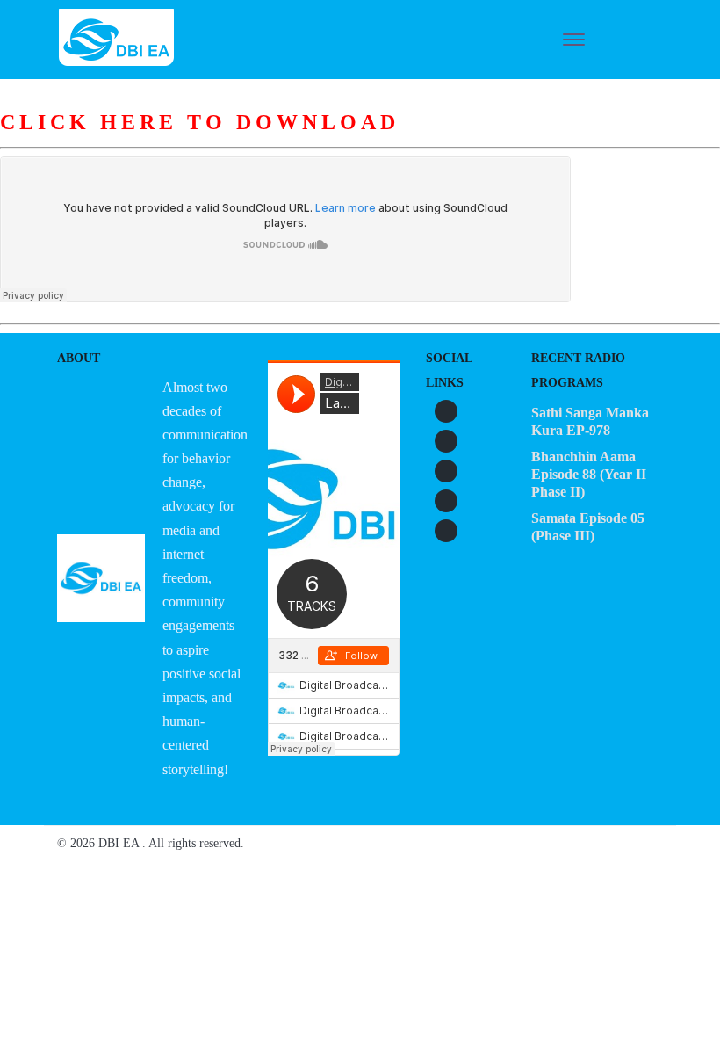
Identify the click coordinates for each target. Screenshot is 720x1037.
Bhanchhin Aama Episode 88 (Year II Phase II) (588, 474)
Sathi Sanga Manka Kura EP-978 (590, 421)
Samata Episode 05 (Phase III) (587, 527)
